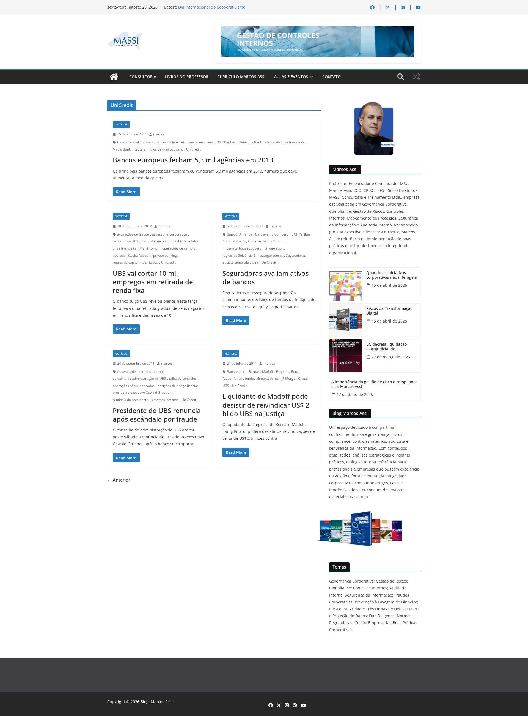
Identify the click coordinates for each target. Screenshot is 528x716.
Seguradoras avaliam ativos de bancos (265, 277)
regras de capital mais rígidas (135, 262)
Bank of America (154, 241)
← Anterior (118, 480)
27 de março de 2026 (391, 356)
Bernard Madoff (261, 371)
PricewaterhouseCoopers (241, 248)
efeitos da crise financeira (284, 142)
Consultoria (142, 76)
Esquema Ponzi (287, 371)
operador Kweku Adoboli (131, 255)
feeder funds (232, 378)
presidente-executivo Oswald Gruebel (141, 392)
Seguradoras (296, 255)
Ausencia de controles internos (140, 371)
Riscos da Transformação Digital (389, 311)
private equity (274, 248)
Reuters (139, 149)
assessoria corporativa (169, 234)
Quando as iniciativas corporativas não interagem (391, 275)
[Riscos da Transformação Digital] (345, 320)
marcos (159, 134)
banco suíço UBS (125, 241)
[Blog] (113, 76)
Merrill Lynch (149, 248)
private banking (165, 255)
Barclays (261, 234)
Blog (144, 701)
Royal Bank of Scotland (165, 149)
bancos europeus (200, 142)
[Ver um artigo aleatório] (416, 76)
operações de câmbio (178, 248)
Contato (331, 76)
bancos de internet (170, 142)
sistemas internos (164, 399)
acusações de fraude (133, 234)
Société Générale (235, 262)
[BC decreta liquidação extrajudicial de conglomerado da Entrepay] (345, 355)
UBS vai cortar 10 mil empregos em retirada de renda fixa (153, 282)
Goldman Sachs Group (265, 241)
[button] (311, 77)
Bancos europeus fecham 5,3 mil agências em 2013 (193, 159)
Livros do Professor (186, 76)
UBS (255, 262)
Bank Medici (236, 371)
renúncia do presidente (130, 399)
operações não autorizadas (134, 385)
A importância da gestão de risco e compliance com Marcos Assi (374, 384)
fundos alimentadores (262, 378)
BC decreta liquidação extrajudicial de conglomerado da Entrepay (391, 346)
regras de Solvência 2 (238, 255)
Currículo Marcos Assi (241, 76)
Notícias (121, 124)
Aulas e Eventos (291, 76)
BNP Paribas (226, 142)
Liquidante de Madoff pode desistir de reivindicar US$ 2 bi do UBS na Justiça (265, 405)
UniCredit (193, 149)
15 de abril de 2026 (389, 285)
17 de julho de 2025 (355, 394)
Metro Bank (122, 149)
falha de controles (183, 378)
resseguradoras (270, 255)
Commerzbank (233, 241)
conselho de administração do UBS (139, 378)
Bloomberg (279, 234)
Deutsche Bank (250, 142)
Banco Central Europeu (135, 142)
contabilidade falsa (184, 241)
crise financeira (124, 248)
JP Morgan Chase (295, 378)
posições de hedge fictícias (178, 385)
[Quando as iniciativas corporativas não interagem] (345, 284)
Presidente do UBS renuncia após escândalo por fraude (157, 414)
